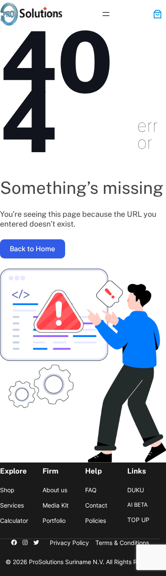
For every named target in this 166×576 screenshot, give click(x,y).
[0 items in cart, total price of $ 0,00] (157, 14)
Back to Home (32, 248)
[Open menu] (106, 14)
